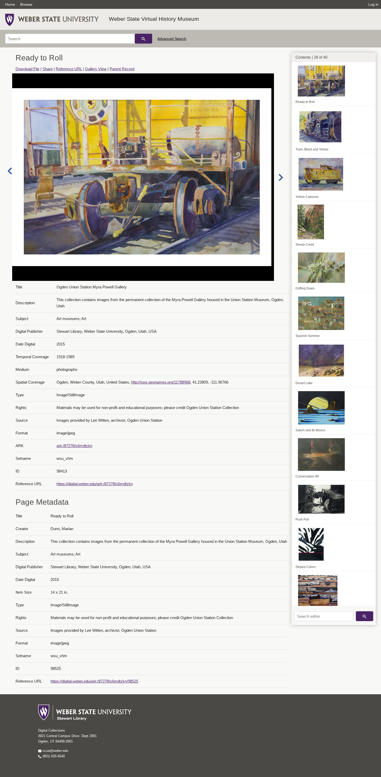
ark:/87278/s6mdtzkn (74, 445)
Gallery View (96, 69)
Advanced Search (171, 39)
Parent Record (122, 69)
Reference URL (69, 69)
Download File (27, 69)
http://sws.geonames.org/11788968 (160, 382)
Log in (373, 4)
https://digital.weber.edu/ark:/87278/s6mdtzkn (95, 484)
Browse (26, 4)
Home (10, 4)
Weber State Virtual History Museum (154, 19)
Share (48, 69)
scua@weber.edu (54, 751)
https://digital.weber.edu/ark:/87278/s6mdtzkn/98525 (94, 681)
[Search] (143, 39)
